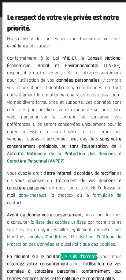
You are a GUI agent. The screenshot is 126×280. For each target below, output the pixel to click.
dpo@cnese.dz (32, 195)
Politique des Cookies (93, 244)
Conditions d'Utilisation (70, 237)
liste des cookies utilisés (61, 222)
